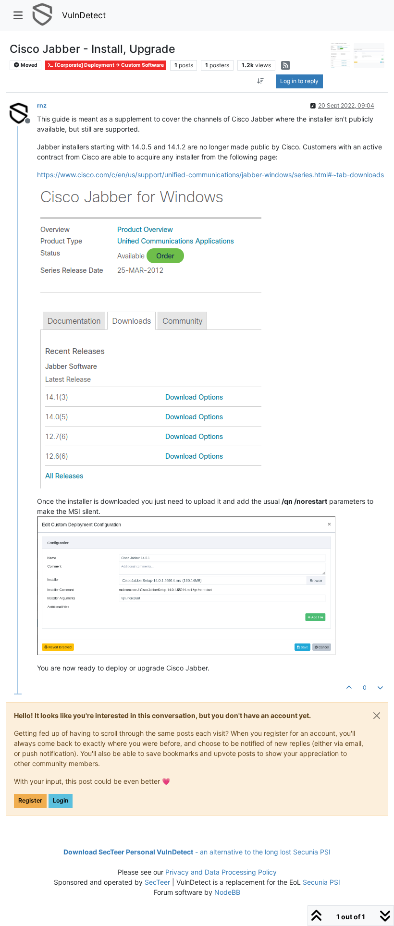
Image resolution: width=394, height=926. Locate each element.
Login (60, 800)
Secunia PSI (321, 882)
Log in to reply (299, 81)
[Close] (377, 716)
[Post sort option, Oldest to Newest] (260, 81)
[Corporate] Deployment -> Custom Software (109, 65)
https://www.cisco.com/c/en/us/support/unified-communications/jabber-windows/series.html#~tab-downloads (210, 175)
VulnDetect (84, 15)
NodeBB (227, 892)
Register (30, 800)
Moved (28, 65)
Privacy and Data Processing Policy (221, 872)
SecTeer (157, 882)
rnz (42, 105)
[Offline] (22, 112)
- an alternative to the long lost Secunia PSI (197, 852)
